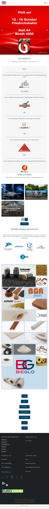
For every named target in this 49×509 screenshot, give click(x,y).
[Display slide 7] (44, 52)
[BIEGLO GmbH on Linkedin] (7, 477)
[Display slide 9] (46, 52)
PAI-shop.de (3, 449)
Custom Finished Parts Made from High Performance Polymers (11, 210)
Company (20, 502)
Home (16, 502)
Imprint (26, 459)
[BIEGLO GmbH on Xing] (2, 477)
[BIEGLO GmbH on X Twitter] (12, 477)
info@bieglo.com (8, 467)
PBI (24, 134)
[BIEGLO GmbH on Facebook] (17, 477)
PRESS (24, 502)
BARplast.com (4, 439)
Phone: (2, 463)
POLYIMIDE (24, 91)
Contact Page (4, 459)
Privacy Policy (28, 471)
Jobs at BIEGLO (28, 440)
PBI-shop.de (3, 446)
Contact (27, 502)
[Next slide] (47, 30)
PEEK (24, 69)
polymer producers (28, 235)
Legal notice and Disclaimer (30, 463)
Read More (5, 197)
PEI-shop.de (3, 451)
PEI (24, 155)
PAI (24, 112)
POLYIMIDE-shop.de (5, 444)
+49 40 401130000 (8, 463)
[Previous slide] (1, 30)
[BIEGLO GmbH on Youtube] (22, 477)
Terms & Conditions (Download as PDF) (32, 467)
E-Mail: (2, 467)
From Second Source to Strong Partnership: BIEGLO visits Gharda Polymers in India (35, 193)
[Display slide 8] (45, 52)
